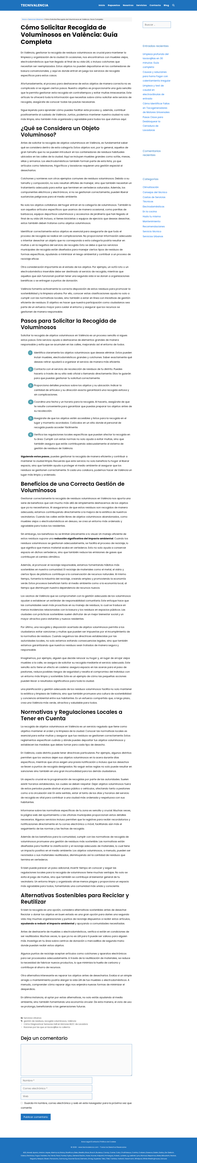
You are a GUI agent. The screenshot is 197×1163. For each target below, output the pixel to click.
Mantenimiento (151, 221)
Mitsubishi (165, 1155)
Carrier (112, 1152)
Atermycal (55, 1152)
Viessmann (129, 1159)
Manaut (144, 1155)
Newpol (40, 1159)
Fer (49, 1155)
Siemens (83, 1159)
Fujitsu (69, 1155)
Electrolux (30, 1155)
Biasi (87, 1152)
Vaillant (121, 1159)
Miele (159, 1155)
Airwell (29, 1152)
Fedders (43, 1155)
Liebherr (133, 1155)
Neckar (173, 1155)
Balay (62, 1152)
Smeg (90, 1159)
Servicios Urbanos (35, 19)
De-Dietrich (169, 1152)
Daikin (155, 1152)
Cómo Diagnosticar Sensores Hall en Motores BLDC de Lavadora (56, 1024)
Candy (106, 1152)
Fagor (37, 1155)
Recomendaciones (154, 226)
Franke (63, 1155)
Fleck (58, 1155)
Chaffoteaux (126, 1152)
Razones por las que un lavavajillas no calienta (47, 1027)
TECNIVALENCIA (34, 5)
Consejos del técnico (155, 192)
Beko (76, 1152)
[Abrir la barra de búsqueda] (173, 5)
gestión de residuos (34, 1021)
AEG (24, 1152)
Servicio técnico (152, 231)
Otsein (46, 1159)
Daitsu (161, 1152)
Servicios (141, 5)
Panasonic (54, 1159)
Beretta (82, 1152)
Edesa (23, 1155)
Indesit (116, 1155)
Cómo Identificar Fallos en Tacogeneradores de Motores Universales (156, 108)
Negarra (33, 1159)
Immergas (109, 1155)
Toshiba (113, 1159)
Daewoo (149, 1152)
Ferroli (53, 1155)
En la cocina (150, 211)
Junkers (123, 1155)
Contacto (155, 5)
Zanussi (163, 1159)
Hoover (93, 1155)
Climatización (151, 187)
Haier (88, 1155)
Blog (166, 5)
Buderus (99, 1152)
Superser (97, 1159)
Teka (103, 1159)
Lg (128, 1155)
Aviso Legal (85, 1142)
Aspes (47, 1152)
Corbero (142, 1152)
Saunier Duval (74, 1159)
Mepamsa (152, 1155)
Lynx (138, 1155)
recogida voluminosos (55, 1021)
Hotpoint (100, 1155)
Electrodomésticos (153, 206)
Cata (118, 1152)
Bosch (92, 1152)
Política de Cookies (108, 1142)
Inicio (102, 5)
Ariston (42, 1152)
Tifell (108, 1159)
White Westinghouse (151, 1159)
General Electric (79, 1155)
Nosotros (128, 5)
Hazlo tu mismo (152, 216)
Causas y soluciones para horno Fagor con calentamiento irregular (156, 76)
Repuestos (114, 5)
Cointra (135, 1152)
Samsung (63, 1159)
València (72, 1021)
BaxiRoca (70, 1152)
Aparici (35, 1152)
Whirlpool (138, 1159)
